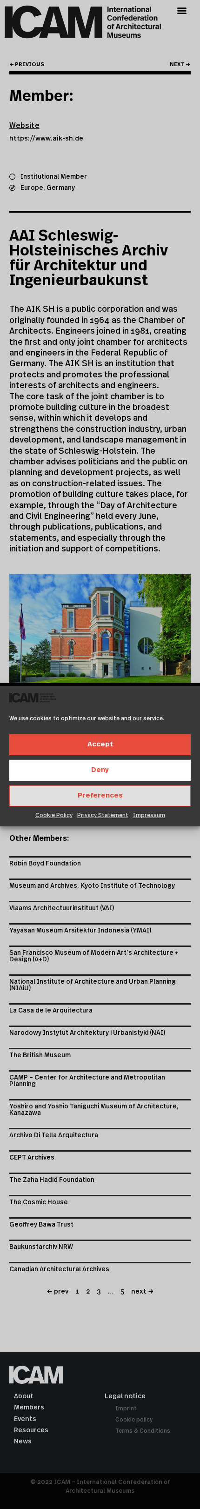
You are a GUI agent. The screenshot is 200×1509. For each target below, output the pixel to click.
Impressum (149, 815)
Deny (100, 769)
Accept (100, 744)
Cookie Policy (54, 815)
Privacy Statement (102, 815)
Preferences (100, 795)
